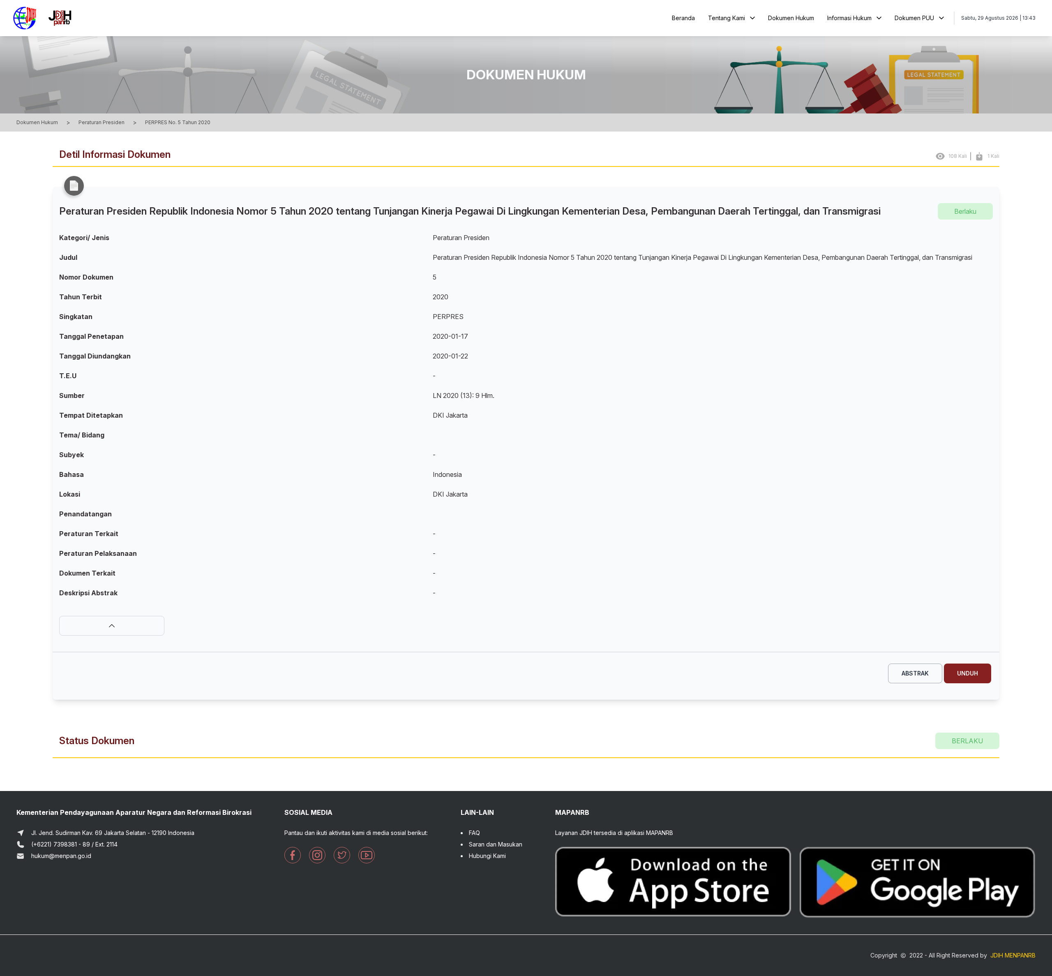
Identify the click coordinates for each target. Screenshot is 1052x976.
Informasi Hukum (849, 17)
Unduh (967, 673)
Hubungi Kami (487, 855)
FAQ (474, 832)
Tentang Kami (726, 17)
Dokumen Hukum (791, 17)
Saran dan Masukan (495, 844)
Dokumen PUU (914, 17)
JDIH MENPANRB (1013, 955)
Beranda (683, 17)
